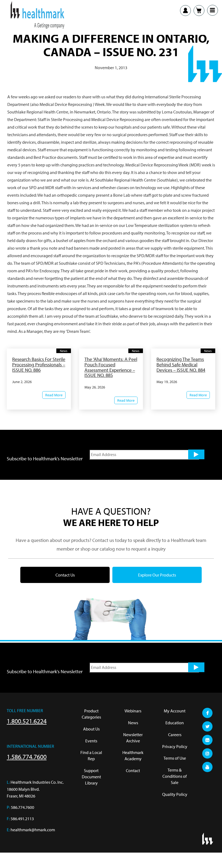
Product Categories (91, 714)
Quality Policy (174, 794)
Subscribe (196, 454)
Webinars (133, 710)
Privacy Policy (174, 746)
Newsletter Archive (133, 737)
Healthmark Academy (132, 755)
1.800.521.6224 (27, 721)
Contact (133, 770)
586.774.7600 (22, 807)
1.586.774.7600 (27, 757)
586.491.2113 (22, 818)
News (133, 722)
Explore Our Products (157, 575)
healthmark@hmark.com (33, 829)
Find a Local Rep (91, 755)
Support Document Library (91, 777)
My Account (174, 710)
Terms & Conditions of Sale (174, 776)
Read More (54, 395)
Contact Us (65, 575)
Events (91, 740)
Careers (174, 734)
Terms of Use (175, 758)
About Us (91, 729)
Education (174, 722)
